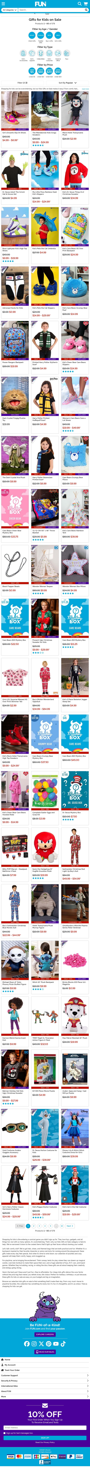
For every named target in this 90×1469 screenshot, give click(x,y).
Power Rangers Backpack (12, 362)
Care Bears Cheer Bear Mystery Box (11, 532)
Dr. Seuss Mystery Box (71, 813)
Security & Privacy (9, 1381)
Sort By (66, 83)
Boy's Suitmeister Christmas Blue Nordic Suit (14, 927)
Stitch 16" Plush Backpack (43, 982)
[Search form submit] (86, 10)
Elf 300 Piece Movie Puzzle (43, 1091)
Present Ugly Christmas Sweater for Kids (42, 641)
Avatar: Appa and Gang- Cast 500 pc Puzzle (74, 1092)
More (3, 1396)
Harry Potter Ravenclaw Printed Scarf (42, 478)
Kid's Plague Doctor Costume (44, 1207)
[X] (41, 1344)
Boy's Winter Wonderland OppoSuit (43, 700)
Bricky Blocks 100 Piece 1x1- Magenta (74, 983)
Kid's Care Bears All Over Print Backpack (72, 249)
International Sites (9, 1386)
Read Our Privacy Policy (45, 1442)
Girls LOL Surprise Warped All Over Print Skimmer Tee (14, 700)
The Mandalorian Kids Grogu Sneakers (44, 134)
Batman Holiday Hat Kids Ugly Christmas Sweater (12, 1092)
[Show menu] (3, 4)
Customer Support (9, 1375)
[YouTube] (56, 1344)
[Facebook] (27, 1344)
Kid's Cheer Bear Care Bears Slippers (74, 363)
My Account (10, 1365)
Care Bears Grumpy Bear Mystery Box (42, 757)
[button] (86, 4)
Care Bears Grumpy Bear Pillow (72, 478)
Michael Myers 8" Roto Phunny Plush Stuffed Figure (14, 983)
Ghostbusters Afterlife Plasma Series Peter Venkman (74, 927)
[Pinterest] (48, 1344)
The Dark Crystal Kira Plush (13, 477)
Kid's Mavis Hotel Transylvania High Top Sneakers (14, 757)
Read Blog (46, 1352)
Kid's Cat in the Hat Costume (74, 1207)
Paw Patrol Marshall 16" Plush (74, 1038)
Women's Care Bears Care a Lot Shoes (73, 419)
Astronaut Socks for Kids (12, 308)
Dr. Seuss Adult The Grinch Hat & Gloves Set (13, 193)
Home (7, 1360)
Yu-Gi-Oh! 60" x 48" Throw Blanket (43, 532)
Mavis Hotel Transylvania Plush (72, 134)
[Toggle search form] (79, 4)
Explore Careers (45, 1334)
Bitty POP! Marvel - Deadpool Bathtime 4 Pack (14, 870)
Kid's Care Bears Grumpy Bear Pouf (74, 309)
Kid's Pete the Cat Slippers (43, 308)
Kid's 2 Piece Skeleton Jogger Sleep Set (74, 700)
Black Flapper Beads (11, 586)
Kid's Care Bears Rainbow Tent (73, 532)
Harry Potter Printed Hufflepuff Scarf (40, 419)
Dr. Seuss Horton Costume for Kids (44, 1151)
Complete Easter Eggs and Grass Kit (43, 814)
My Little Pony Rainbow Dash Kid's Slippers (44, 193)
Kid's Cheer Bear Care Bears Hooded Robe (14, 814)
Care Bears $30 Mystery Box (14, 640)
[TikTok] (63, 1344)
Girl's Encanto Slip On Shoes (14, 133)
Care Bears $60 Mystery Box (74, 756)
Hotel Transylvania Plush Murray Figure (42, 927)
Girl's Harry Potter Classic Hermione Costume (13, 1208)
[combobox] (51, 10)
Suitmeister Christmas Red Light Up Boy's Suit (73, 870)
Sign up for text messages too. (19, 1433)
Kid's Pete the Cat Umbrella (44, 248)
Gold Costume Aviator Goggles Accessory (11, 1151)
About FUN (6, 1391)
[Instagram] (34, 1344)
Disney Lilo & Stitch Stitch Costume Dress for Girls (73, 1151)
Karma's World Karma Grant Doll (14, 1039)
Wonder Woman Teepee (42, 586)
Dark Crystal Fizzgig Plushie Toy (13, 419)
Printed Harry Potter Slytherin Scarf (45, 363)
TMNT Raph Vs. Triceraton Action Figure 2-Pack (43, 1039)
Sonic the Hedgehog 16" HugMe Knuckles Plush (42, 870)
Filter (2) (22, 83)
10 (62, 1226)
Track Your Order (12, 1370)
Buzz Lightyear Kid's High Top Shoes (14, 249)
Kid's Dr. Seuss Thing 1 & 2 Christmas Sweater (73, 193)
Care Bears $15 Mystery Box (74, 640)
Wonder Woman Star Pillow (74, 586)
